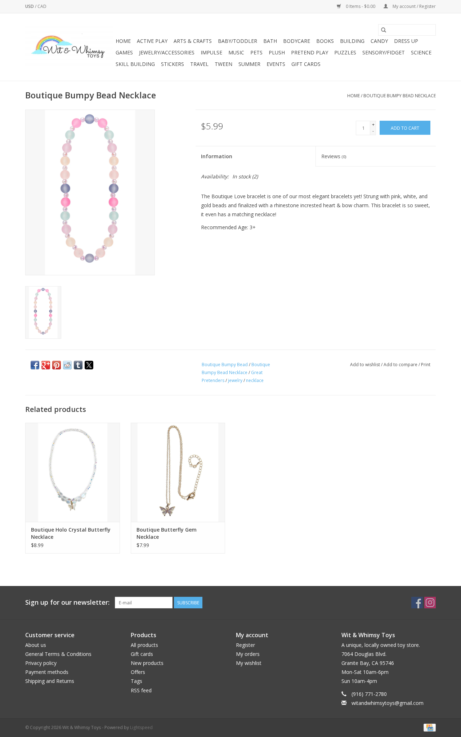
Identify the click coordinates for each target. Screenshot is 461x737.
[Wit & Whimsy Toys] (69, 47)
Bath (270, 40)
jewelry (235, 380)
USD (30, 6)
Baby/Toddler (237, 40)
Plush (277, 52)
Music (236, 52)
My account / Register (413, 6)
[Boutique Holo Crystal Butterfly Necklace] (72, 472)
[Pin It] (56, 365)
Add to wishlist (365, 364)
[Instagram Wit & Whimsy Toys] (430, 602)
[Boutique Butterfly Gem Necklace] (178, 472)
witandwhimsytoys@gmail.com (388, 703)
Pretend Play (309, 52)
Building (352, 40)
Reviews (333, 156)
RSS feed (141, 690)
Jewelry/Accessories (166, 52)
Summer (249, 64)
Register (245, 644)
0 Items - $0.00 (360, 6)
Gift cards (306, 64)
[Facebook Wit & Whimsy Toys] (417, 602)
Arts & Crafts (193, 40)
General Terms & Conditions (58, 654)
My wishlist (248, 663)
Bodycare (296, 40)
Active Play (152, 40)
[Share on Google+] (45, 365)
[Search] (383, 30)
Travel (199, 64)
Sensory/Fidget (383, 52)
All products (144, 644)
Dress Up (406, 40)
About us (35, 644)
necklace (255, 380)
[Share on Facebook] (35, 365)
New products (147, 663)
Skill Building (135, 64)
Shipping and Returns (49, 681)
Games (124, 52)
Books (325, 40)
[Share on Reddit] (67, 365)
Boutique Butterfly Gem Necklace (166, 533)
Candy (379, 40)
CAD (41, 6)
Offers (138, 672)
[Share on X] (89, 365)
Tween (223, 64)
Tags (136, 681)
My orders (248, 654)
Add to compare (401, 364)
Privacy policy (41, 663)
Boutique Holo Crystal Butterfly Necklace (71, 533)
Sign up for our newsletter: (67, 602)
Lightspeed (141, 727)
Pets (256, 52)
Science (421, 52)
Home (123, 40)
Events (276, 64)
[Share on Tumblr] (78, 365)
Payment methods (46, 672)
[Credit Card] (428, 727)
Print (425, 364)
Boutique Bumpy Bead (225, 364)
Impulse (211, 52)
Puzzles (345, 52)
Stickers (172, 64)
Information (216, 156)
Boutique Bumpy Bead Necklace (399, 96)
